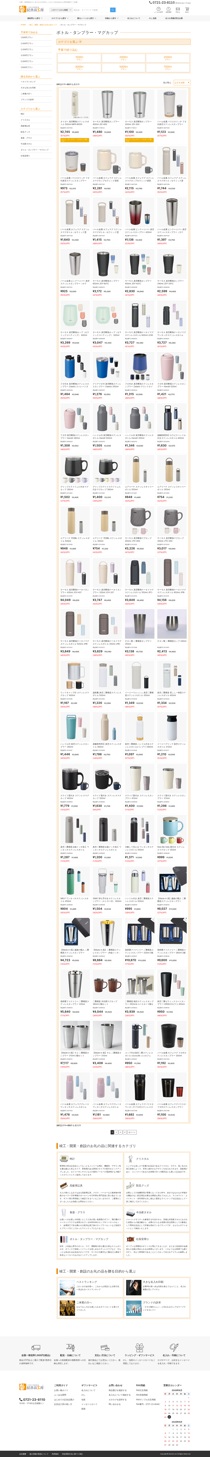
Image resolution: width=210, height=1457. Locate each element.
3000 (79, 67)
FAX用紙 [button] (140, 1385)
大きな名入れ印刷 (28, 87)
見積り (187, 12)
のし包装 (152, 18)
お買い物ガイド (61, 1390)
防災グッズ (25, 132)
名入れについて (133, 18)
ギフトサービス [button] (89, 1385)
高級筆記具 (25, 126)
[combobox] (91, 10)
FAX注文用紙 (142, 1390)
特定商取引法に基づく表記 (72, 1454)
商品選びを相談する (118, 1390)
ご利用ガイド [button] (61, 1385)
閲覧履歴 (168, 12)
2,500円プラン (27, 49)
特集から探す (110, 18)
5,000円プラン (27, 61)
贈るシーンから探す (85, 18)
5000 (123, 67)
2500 (168, 58)
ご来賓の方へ (26, 93)
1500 (79, 58)
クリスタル (25, 120)
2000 (123, 58)
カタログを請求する (118, 1399)
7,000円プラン (27, 67)
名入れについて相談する (120, 1395)
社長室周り (25, 156)
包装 (83, 1399)
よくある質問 (158, 12)
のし (83, 1395)
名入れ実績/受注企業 (174, 18)
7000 (168, 67)
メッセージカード (89, 1404)
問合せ (178, 12)
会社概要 (22, 1454)
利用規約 (55, 1454)
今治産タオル (26, 144)
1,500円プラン (27, 37)
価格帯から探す (33, 18)
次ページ (132, 1132)
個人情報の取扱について (39, 1454)
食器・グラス (26, 138)
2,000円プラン (27, 43)
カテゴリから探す (58, 18)
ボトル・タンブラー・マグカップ (35, 150)
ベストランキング (28, 81)
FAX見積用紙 (142, 1395)
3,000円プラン (27, 55)
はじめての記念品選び (64, 1399)
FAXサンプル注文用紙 (146, 1399)
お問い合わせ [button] (115, 1385)
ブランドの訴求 (27, 99)
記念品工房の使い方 (63, 1404)
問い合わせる (115, 1404)
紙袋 (83, 1408)
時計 (22, 114)
